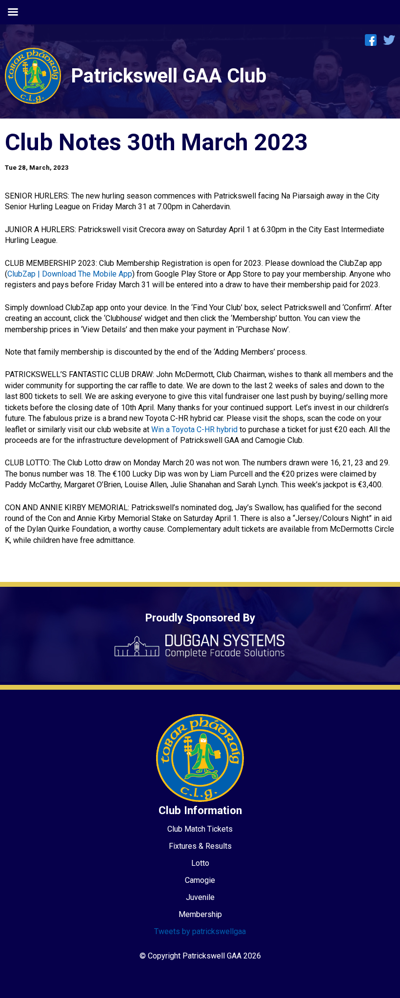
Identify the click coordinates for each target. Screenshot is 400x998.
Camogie (200, 880)
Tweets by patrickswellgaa (200, 931)
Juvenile (200, 897)
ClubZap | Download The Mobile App (69, 274)
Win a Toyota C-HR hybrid (194, 429)
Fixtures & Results (200, 846)
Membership (200, 914)
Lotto (200, 863)
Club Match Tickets (200, 829)
